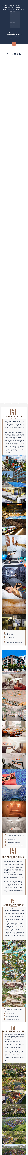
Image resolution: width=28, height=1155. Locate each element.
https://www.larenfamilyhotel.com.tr (14, 642)
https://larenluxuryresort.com (12, 1019)
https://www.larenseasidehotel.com (15, 845)
